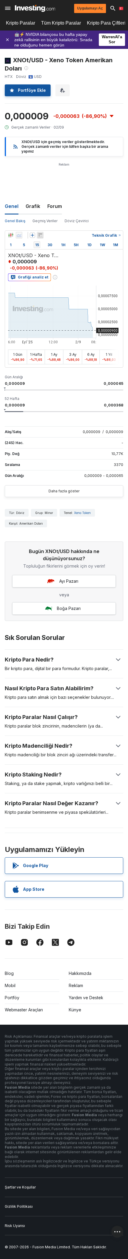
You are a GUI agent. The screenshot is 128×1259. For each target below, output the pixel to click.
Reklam (76, 985)
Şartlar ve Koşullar (20, 1187)
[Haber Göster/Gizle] (40, 235)
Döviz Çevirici (77, 221)
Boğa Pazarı (69, 608)
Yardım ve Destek (86, 997)
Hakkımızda (80, 973)
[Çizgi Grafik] (19, 235)
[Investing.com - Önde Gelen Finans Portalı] (35, 8)
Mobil (10, 985)
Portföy (12, 997)
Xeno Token (82, 513)
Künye (75, 1009)
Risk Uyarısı (15, 1225)
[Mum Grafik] (10, 235)
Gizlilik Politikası (19, 1206)
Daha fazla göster (64, 491)
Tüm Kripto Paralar (61, 22)
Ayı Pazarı (68, 581)
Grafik (33, 206)
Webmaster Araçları (24, 1009)
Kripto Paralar (20, 22)
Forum (54, 206)
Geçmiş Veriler (44, 221)
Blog (9, 973)
